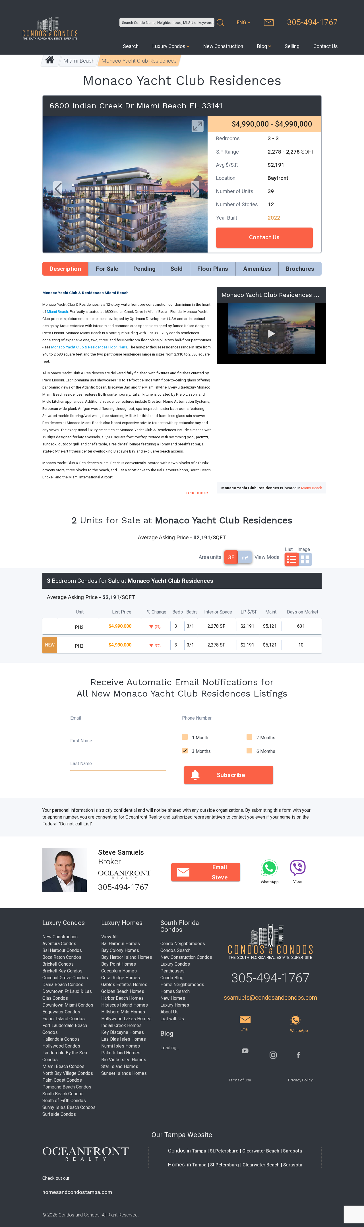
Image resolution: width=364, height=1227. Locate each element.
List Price (121, 612)
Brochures (300, 268)
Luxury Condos (168, 46)
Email (75, 718)
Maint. (271, 612)
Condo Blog (171, 977)
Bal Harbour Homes (120, 943)
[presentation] (57, 189)
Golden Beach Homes (122, 991)
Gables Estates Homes (124, 984)
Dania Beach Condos (62, 984)
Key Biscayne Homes (122, 1032)
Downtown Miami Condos (67, 1005)
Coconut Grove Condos (65, 977)
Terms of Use (239, 1080)
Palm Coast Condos (62, 1080)
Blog (262, 46)
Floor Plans (212, 268)
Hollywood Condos (61, 1046)
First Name (81, 740)
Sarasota (292, 1151)
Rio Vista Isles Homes (123, 1059)
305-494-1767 (312, 22)
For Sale (107, 268)
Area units (210, 557)
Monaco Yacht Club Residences (139, 60)
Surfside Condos (59, 1114)
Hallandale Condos (61, 1039)
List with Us (172, 1018)
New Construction (223, 46)
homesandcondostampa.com (77, 1192)
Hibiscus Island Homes (124, 1005)
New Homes (172, 998)
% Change (156, 612)
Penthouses (172, 971)
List (289, 549)
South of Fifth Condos (64, 1100)
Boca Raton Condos (61, 957)
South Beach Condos (63, 1093)
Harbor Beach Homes (122, 998)
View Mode (267, 557)
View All (109, 936)
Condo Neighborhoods (182, 943)
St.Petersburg (224, 1151)
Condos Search (175, 950)
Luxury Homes (174, 1005)
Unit (80, 612)
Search (130, 46)
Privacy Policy (300, 1080)
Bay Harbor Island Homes (126, 957)
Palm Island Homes (120, 1052)
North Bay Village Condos (67, 1073)
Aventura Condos (59, 943)
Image (303, 549)
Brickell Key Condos (62, 971)
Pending (144, 268)
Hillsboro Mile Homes (123, 1012)
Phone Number (197, 718)
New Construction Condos (186, 957)
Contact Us (325, 46)
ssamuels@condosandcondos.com (270, 997)
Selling (292, 46)
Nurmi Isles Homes (120, 1046)
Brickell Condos (58, 964)
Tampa (199, 1151)
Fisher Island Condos (63, 1018)
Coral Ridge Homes (120, 977)
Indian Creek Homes (121, 1025)
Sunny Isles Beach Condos (69, 1107)
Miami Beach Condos (63, 1066)
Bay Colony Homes (120, 950)
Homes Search (175, 991)
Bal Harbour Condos (62, 950)
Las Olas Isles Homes (123, 1039)
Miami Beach (78, 60)
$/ (249, 612)
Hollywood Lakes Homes (126, 1018)
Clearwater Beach (260, 1151)
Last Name (81, 763)
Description (65, 268)
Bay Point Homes (118, 964)
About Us (169, 1012)
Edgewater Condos (61, 1012)
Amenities (257, 268)
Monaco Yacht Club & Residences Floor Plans (89, 347)
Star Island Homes (119, 1066)
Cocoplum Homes (119, 971)
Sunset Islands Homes (124, 1073)
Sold (176, 268)
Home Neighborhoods (182, 984)
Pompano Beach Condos (66, 1087)
